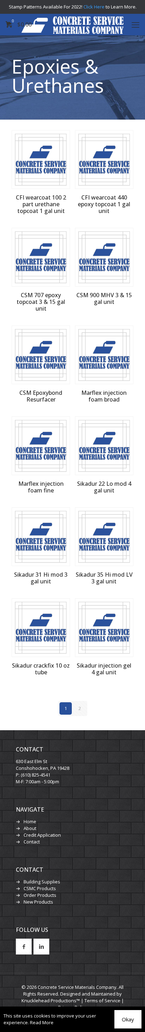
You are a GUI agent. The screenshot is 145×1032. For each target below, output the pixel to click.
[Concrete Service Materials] (72, 24)
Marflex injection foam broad (104, 396)
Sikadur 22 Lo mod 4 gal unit (104, 487)
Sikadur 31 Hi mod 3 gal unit (41, 578)
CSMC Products (40, 888)
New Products (38, 902)
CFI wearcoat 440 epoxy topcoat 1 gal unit (104, 204)
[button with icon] (24, 947)
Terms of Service (102, 1000)
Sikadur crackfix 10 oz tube (41, 669)
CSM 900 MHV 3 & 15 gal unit (104, 298)
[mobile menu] (135, 24)
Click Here (94, 7)
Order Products (40, 895)
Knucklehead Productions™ (50, 1000)
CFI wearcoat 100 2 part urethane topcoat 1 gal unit (41, 204)
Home (30, 821)
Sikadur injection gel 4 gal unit (104, 669)
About (30, 828)
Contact (32, 841)
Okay (128, 1019)
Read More (41, 1022)
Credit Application (42, 835)
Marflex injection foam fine (41, 487)
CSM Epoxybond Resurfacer (40, 396)
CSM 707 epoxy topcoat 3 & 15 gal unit (41, 301)
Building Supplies (42, 881)
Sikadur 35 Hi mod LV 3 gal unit (104, 578)
